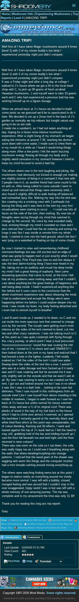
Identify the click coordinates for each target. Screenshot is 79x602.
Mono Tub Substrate (11, 524)
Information (12, 537)
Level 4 (18, 18)
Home (6, 14)
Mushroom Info (22, 14)
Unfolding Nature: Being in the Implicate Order (42, 528)
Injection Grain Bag (62, 520)
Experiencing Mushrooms (52, 14)
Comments (33, 537)
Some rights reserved (60, 593)
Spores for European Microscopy (29, 520)
